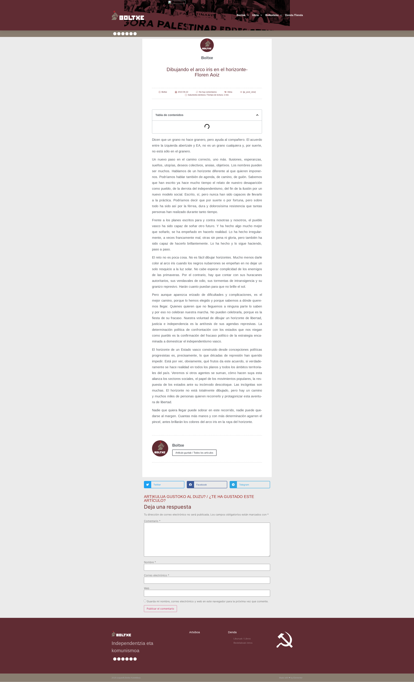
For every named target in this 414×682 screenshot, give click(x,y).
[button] (257, 115)
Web (146, 588)
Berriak (241, 15)
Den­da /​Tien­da (294, 15)
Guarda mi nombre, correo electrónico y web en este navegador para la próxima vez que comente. (207, 601)
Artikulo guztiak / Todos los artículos (194, 452)
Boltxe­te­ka (271, 15)
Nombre (150, 562)
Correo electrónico (156, 575)
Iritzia (255, 15)
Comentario (152, 521)
